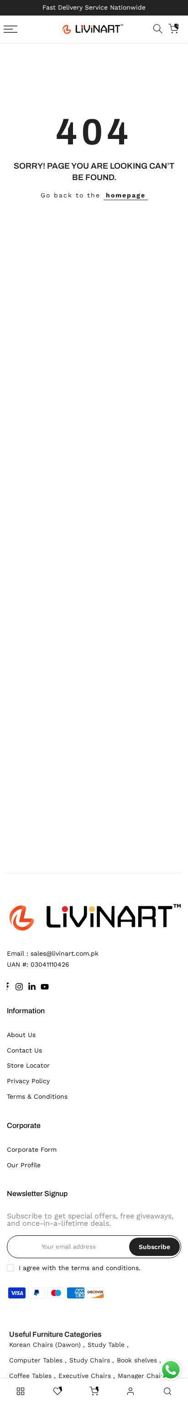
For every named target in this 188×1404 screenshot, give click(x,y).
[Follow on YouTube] (45, 986)
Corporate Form (32, 1149)
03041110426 (50, 964)
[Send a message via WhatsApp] (170, 1370)
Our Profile (24, 1165)
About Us (21, 1034)
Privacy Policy (28, 1081)
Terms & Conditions (37, 1096)
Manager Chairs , (144, 1375)
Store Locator (28, 1065)
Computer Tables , (38, 1360)
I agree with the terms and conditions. (80, 1267)
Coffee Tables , (32, 1375)
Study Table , (108, 1344)
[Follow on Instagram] (19, 986)
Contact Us (24, 1050)
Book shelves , (139, 1360)
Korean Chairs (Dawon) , (47, 1344)
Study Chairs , (91, 1360)
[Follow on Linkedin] (32, 986)
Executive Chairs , (86, 1375)
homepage (126, 195)
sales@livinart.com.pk (65, 953)
